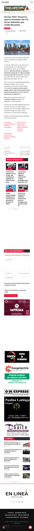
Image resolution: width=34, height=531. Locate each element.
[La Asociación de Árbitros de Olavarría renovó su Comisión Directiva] (26, 451)
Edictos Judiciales (23, 515)
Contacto (11, 512)
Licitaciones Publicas (12, 517)
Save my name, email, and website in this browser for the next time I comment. (17, 284)
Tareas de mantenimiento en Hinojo (9, 152)
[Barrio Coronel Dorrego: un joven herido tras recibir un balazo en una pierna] (26, 444)
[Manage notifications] (3, 527)
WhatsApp (14, 526)
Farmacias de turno (11, 515)
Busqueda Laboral (20, 512)
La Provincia (7, 28)
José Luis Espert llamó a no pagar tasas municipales (25, 152)
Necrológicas (24, 517)
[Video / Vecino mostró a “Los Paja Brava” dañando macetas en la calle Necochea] (26, 475)
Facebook (22, 526)
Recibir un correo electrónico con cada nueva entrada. (15, 291)
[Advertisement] (17, 232)
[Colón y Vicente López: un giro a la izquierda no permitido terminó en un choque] (26, 459)
